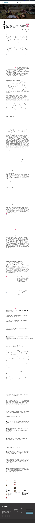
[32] (6, 416)
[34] (6, 421)
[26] (6, 394)
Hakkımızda (22, 508)
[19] (6, 365)
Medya (27, 2)
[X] (29, 0)
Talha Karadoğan (27, 29)
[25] (6, 390)
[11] (6, 336)
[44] (6, 459)
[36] (6, 428)
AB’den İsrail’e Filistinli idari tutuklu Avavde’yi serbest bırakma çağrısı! (25, 493)
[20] (6, 369)
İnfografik (24, 2)
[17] (6, 358)
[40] (6, 447)
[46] (6, 468)
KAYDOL (30, 513)
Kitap (20, 2)
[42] (6, 451)
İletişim (21, 512)
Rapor (18, 2)
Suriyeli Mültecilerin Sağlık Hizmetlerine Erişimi (17, 485)
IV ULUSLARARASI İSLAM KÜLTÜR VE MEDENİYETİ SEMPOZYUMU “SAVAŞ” (25, 481)
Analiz (15, 2)
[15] (6, 350)
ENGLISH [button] (26, 0)
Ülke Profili (30, 2)
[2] (17, 290)
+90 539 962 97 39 (16, 511)
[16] (6, 356)
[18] (6, 362)
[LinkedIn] (9, 516)
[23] (6, 380)
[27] (6, 396)
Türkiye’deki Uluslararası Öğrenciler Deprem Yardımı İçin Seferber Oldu (25, 489)
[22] (6, 376)
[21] (6, 373)
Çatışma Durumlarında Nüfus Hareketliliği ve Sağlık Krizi (17, 491)
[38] (6, 438)
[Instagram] (7, 516)
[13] (6, 345)
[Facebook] (28, 0)
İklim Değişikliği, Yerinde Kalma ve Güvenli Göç (9, 494)
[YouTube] (5, 516)
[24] (6, 387)
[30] (6, 411)
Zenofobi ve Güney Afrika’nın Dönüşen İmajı (9, 490)
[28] (6, 400)
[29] (6, 405)
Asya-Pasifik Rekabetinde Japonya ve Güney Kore (8, 498)
